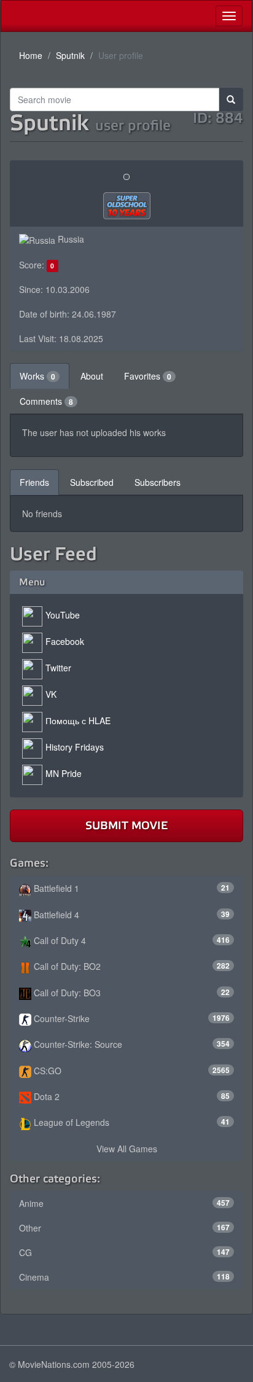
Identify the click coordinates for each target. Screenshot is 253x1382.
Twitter (58, 668)
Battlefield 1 (130, 888)
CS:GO (130, 1070)
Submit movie (126, 825)
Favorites (147, 376)
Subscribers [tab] (157, 482)
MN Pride (63, 773)
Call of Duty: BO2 (130, 966)
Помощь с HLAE (78, 720)
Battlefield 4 (130, 914)
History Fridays (74, 747)
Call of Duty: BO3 (130, 992)
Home (30, 55)
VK (50, 694)
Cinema (124, 1277)
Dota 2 (130, 1096)
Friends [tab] (34, 482)
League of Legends (130, 1122)
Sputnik (70, 55)
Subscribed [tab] (92, 482)
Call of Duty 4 (130, 940)
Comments (46, 401)
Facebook (64, 641)
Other (124, 1228)
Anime (124, 1203)
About (91, 376)
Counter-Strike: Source (130, 1044)
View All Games (126, 1148)
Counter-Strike (130, 1018)
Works (37, 376)
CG (124, 1252)
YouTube (62, 615)
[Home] (10, 16)
